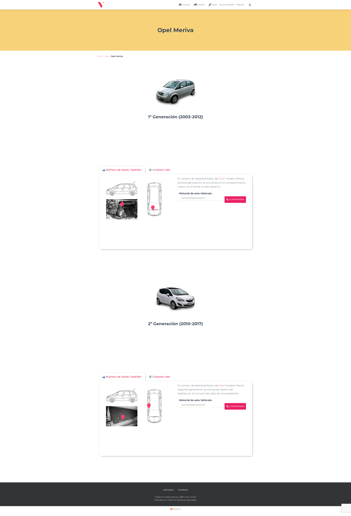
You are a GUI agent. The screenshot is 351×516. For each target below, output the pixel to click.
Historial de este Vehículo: (195, 193)
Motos (201, 5)
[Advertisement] (175, 144)
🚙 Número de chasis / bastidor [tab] (122, 169)
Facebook (183, 490)
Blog (214, 5)
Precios (240, 5)
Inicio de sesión (226, 5)
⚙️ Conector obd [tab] (159, 169)
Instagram (168, 490)
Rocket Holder (189, 497)
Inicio (100, 56)
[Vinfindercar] (101, 4)
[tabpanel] (175, 211)
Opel (106, 56)
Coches (186, 5)
